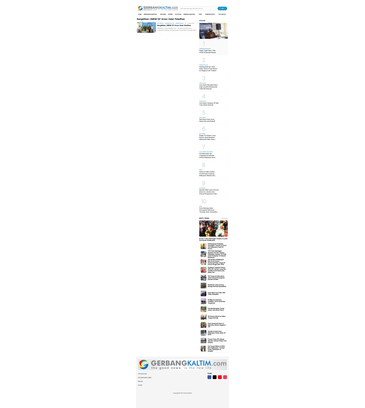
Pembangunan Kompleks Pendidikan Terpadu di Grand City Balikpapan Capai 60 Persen (217, 246)
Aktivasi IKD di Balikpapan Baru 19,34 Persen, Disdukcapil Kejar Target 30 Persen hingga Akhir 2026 (216, 262)
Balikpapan (160, 23)
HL (185, 23)
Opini (200, 14)
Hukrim (170, 14)
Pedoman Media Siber (144, 377)
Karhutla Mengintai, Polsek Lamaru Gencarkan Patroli (216, 309)
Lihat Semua (224, 218)
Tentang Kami (142, 373)
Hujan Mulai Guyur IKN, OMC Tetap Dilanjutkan (216, 293)
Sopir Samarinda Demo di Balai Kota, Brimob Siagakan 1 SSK (217, 324)
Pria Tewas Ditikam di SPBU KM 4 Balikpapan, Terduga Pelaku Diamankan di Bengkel (216, 348)
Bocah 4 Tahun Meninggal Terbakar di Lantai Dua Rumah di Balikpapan (213, 239)
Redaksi (140, 381)
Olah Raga (178, 14)
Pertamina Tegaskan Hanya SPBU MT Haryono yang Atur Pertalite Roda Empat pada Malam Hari (217, 270)
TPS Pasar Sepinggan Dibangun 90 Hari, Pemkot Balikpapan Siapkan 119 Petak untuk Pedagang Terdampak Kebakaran (217, 254)
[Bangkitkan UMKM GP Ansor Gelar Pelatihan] (147, 27)
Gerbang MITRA (210, 14)
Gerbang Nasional (189, 14)
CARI (222, 8)
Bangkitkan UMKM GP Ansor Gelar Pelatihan (174, 25)
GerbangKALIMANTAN (150, 14)
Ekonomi (163, 14)
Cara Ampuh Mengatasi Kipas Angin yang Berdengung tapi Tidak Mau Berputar (208, 86)
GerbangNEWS (179, 23)
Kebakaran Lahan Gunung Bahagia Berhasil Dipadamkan (217, 285)
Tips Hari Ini (222, 14)
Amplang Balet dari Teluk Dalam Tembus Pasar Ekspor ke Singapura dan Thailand (208, 68)
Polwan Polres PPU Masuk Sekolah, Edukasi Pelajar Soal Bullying (217, 340)
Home (140, 14)
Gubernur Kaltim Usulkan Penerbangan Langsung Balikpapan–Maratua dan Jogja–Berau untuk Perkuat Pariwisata (207, 175)
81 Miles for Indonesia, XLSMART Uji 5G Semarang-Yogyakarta (216, 301)
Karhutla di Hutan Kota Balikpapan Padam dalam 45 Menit (216, 332)
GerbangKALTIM (169, 23)
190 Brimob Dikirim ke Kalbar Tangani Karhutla (217, 317)
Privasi (140, 385)
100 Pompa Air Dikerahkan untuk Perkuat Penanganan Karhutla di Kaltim (216, 277)
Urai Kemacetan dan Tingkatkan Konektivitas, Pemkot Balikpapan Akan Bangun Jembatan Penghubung (207, 157)
